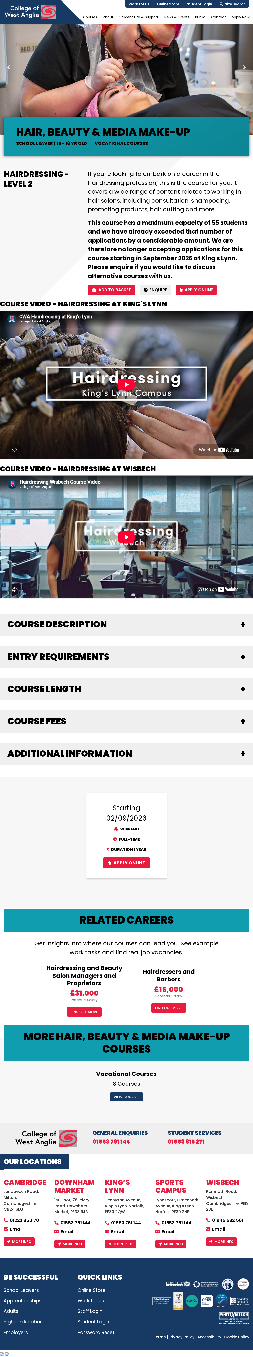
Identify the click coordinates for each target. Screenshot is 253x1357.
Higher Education (23, 1322)
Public (200, 17)
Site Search (235, 4)
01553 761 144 (111, 1142)
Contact (218, 17)
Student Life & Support (138, 17)
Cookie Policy (236, 1337)
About (108, 17)
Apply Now (240, 17)
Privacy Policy (182, 1337)
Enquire (158, 290)
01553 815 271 (186, 1142)
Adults (11, 1311)
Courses (90, 17)
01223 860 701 (25, 1220)
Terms (160, 1337)
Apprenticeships (23, 1301)
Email (16, 1229)
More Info (21, 1241)
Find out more (84, 1011)
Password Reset (96, 1332)
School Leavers (21, 1290)
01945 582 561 (227, 1220)
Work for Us (139, 4)
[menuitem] (90, 17)
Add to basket (114, 290)
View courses (126, 1096)
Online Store (168, 4)
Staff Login (90, 1311)
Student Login (199, 4)
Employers (16, 1332)
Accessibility (209, 1337)
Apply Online (199, 290)
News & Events (176, 17)
